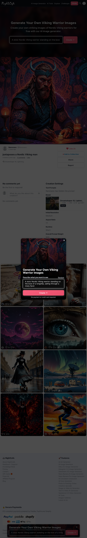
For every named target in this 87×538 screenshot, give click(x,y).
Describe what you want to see (35, 277)
